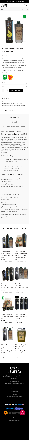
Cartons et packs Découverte (15, 102)
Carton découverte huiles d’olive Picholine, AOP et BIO (7, 286)
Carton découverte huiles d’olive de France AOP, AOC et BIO (21, 286)
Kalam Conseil (17, 420)
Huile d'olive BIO (20, 103)
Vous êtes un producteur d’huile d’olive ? (14, 383)
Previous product (23, 9)
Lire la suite (20, 322)
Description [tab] (14, 118)
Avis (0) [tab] (14, 122)
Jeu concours (14, 391)
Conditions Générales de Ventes (14, 396)
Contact (14, 384)
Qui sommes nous (14, 381)
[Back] (2, 9)
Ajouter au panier (16, 90)
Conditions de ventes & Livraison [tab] (14, 126)
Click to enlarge (24, 43)
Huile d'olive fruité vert (7, 107)
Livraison (14, 398)
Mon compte (14, 394)
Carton (9, 98)
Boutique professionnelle (14, 388)
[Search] (20, 5)
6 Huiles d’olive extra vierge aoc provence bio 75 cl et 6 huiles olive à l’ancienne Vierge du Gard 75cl (7, 349)
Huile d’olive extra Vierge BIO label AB (13, 159)
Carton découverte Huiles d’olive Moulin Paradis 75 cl (21, 316)
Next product (27, 9)
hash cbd (14, 423)
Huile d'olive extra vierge (19, 105)
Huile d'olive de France (7, 105)
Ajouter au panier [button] (7, 261)
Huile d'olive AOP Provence (8, 103)
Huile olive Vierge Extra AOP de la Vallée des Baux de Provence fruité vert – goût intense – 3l (21, 349)
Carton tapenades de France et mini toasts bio (7, 316)
